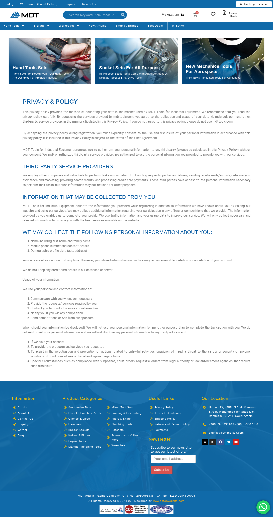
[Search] (123, 15)
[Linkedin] (228, 442)
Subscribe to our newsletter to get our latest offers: (172, 449)
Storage (39, 25)
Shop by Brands (127, 25)
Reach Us (89, 4)
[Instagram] (212, 442)
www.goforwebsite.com (168, 500)
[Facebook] (220, 442)
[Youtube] (236, 442)
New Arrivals (97, 25)
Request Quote (233, 14)
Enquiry (70, 4)
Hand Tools (12, 25)
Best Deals (155, 25)
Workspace (67, 25)
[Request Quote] (224, 12)
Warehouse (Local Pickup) (39, 4)
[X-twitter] (205, 442)
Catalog (7, 4)
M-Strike (178, 25)
